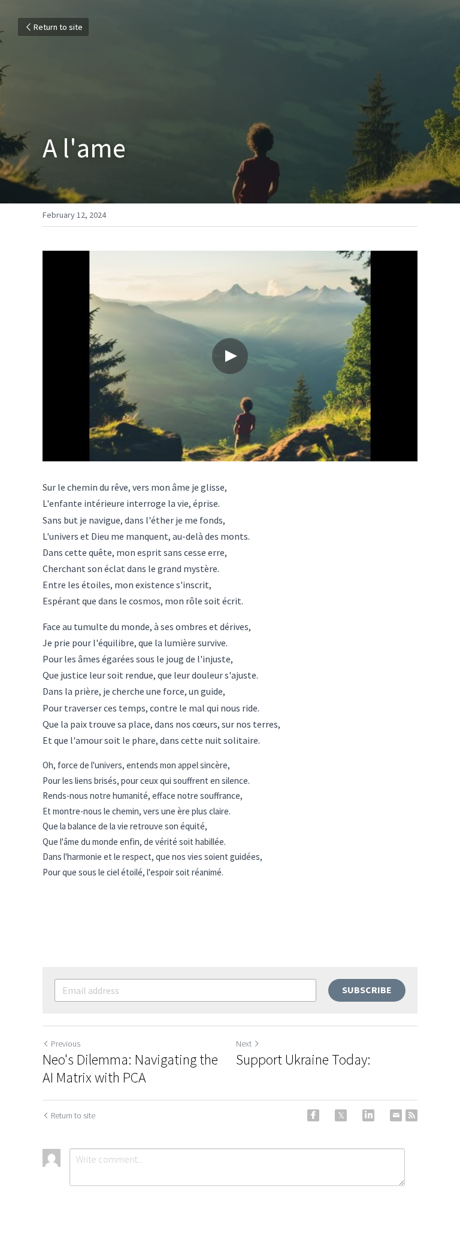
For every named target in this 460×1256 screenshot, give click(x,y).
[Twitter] (341, 1115)
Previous (65, 1043)
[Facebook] (313, 1115)
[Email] (396, 1115)
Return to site (58, 27)
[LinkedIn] (368, 1115)
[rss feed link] (411, 1115)
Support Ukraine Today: (303, 1060)
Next (244, 1043)
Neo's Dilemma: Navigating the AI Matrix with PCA (130, 1069)
